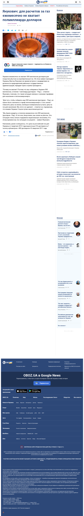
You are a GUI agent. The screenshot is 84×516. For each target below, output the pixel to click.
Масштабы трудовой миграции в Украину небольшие (68, 148)
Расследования (48, 397)
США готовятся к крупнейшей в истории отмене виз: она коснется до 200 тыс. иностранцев (68, 174)
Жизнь (35, 397)
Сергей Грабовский (62, 320)
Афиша (18, 438)
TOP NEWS (61, 119)
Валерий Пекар (61, 239)
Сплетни (23, 438)
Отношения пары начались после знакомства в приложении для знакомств (64, 77)
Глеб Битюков (61, 287)
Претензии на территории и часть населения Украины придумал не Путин (66, 234)
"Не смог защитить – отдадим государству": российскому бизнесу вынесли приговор (65, 305)
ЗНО (39, 413)
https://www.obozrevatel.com (57, 469)
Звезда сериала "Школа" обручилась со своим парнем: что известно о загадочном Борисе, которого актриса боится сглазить (65, 70)
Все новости (77, 397)
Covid (36, 433)
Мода (33, 438)
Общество (67, 397)
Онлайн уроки (29, 413)
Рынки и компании (21, 428)
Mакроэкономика (31, 428)
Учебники (22, 413)
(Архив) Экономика (12, 23)
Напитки (24, 423)
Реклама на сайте (20, 366)
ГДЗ (17, 413)
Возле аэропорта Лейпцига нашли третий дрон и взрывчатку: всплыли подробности (68, 159)
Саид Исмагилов (62, 298)
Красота (29, 438)
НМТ (43, 413)
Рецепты (18, 423)
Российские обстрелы (62, 5)
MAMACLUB (30, 433)
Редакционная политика (13, 135)
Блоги (55, 397)
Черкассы (39, 402)
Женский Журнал (41, 438)
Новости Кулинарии (33, 423)
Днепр (34, 402)
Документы (35, 366)
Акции (34, 418)
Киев (17, 402)
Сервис (39, 418)
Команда (34, 362)
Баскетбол (23, 407)
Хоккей (30, 407)
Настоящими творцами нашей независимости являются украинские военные (65, 294)
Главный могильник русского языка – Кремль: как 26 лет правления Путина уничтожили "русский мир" (64, 223)
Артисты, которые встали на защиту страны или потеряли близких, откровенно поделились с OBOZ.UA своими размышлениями (69, 40)
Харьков (22, 402)
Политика (16, 397)
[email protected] (21, 504)
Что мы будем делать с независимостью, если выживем (65, 283)
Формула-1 (39, 407)
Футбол (18, 407)
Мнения (60, 218)
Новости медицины (21, 433)
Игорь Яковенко (62, 309)
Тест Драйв (19, 418)
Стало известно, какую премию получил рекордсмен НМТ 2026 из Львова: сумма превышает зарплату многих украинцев (65, 52)
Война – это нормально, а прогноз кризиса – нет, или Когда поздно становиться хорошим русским (66, 246)
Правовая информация (54, 362)
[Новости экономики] (38, 136)
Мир (24, 397)
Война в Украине (29, 5)
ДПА (36, 413)
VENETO (52, 5)
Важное (60, 10)
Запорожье (28, 402)
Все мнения (61, 325)
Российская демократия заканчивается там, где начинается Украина (65, 316)
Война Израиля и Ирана (41, 5)
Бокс (34, 407)
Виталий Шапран (62, 250)
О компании (19, 362)
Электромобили (27, 418)
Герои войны (19, 5)
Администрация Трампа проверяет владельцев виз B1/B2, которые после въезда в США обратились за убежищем (67, 180)
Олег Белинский (61, 228)
